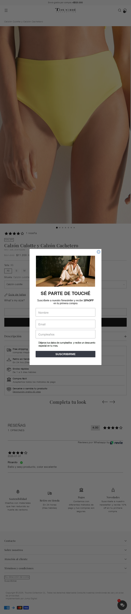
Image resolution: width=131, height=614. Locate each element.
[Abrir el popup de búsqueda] (118, 10)
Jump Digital (30, 599)
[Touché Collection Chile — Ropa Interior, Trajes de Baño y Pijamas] (65, 10)
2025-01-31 (14, 456)
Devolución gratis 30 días (27, 392)
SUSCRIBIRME (65, 354)
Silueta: (17, 277)
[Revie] (116, 443)
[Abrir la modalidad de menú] (6, 10)
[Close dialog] (98, 251)
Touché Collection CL (35, 593)
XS (8, 271)
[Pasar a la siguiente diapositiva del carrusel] (112, 402)
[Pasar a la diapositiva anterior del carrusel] (105, 402)
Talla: (8, 265)
